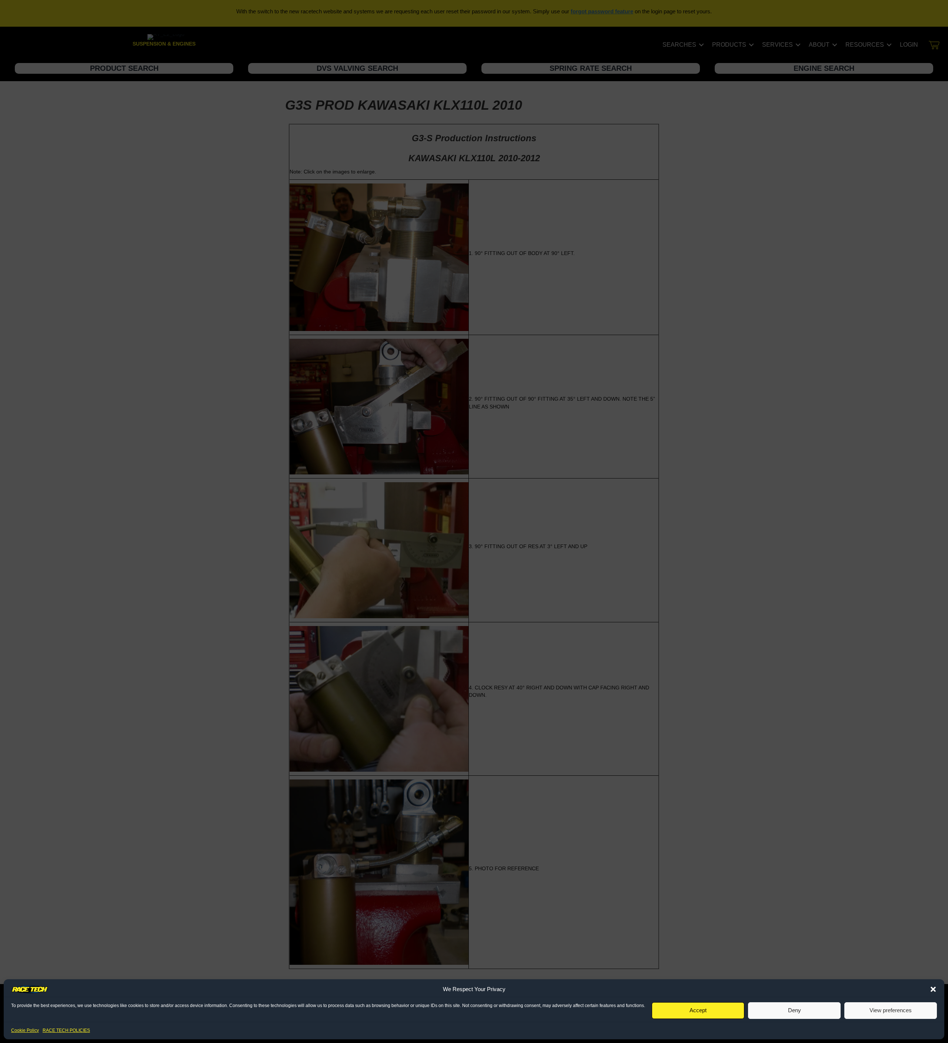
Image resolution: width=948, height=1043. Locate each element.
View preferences (890, 1010)
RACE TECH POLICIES (66, 1030)
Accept (698, 1010)
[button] (933, 989)
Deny (794, 1010)
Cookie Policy (25, 1030)
